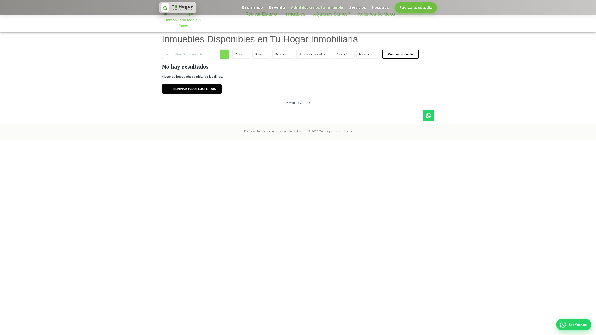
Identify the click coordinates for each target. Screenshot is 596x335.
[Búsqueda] (224, 54)
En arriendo (252, 7)
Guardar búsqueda (400, 54)
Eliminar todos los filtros (194, 88)
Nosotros (380, 7)
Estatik (306, 102)
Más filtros (365, 54)
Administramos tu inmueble (317, 7)
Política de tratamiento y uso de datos (273, 131)
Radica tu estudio (416, 7)
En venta (277, 7)
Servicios (357, 7)
